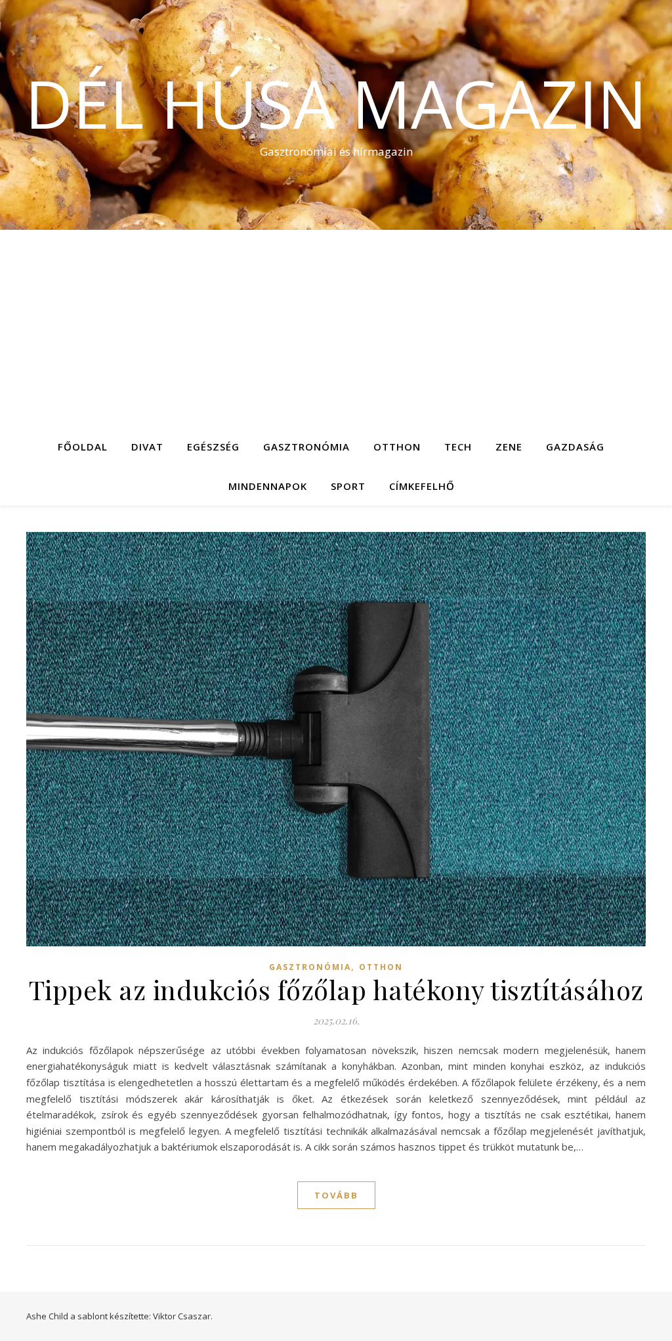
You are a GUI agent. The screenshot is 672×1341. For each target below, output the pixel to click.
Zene (508, 446)
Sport (348, 486)
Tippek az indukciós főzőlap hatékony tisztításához (336, 989)
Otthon (397, 446)
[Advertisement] (336, 328)
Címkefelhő (422, 486)
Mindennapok (267, 486)
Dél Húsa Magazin (336, 103)
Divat (147, 446)
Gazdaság (575, 446)
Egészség (213, 446)
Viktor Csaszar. (183, 1316)
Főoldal (83, 446)
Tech (458, 446)
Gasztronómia (306, 446)
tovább (336, 1195)
